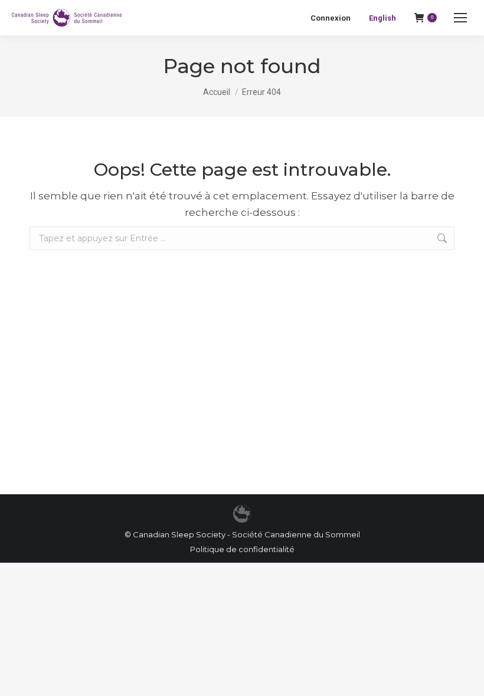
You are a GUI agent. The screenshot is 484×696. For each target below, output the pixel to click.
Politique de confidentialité (242, 549)
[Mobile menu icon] (460, 17)
